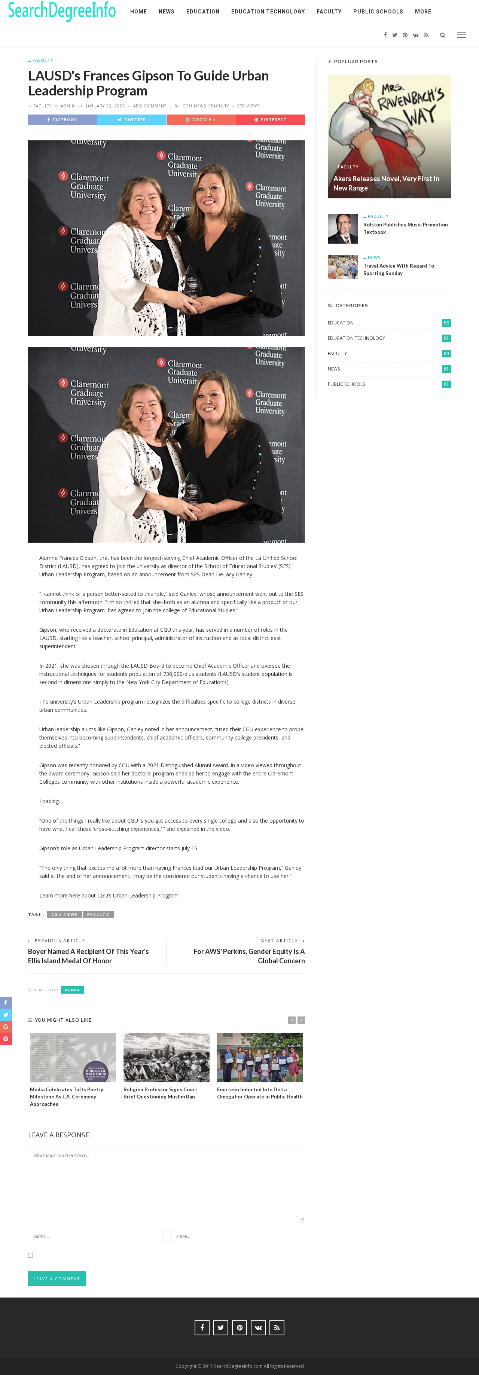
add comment (150, 106)
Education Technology (268, 12)
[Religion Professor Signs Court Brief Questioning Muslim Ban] (166, 1057)
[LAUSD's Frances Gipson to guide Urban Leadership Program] (166, 237)
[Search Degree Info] (62, 11)
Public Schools (378, 12)
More (423, 12)
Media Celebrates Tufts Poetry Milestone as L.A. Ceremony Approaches (66, 1096)
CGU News (194, 106)
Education (203, 12)
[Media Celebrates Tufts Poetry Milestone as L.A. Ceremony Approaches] (73, 1057)
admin (68, 106)
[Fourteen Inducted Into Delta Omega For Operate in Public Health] (260, 1057)
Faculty (329, 12)
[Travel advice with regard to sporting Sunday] (343, 266)
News (167, 12)
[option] (73, 1070)
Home (138, 12)
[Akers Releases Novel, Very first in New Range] (389, 136)
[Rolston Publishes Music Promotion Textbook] (343, 228)
